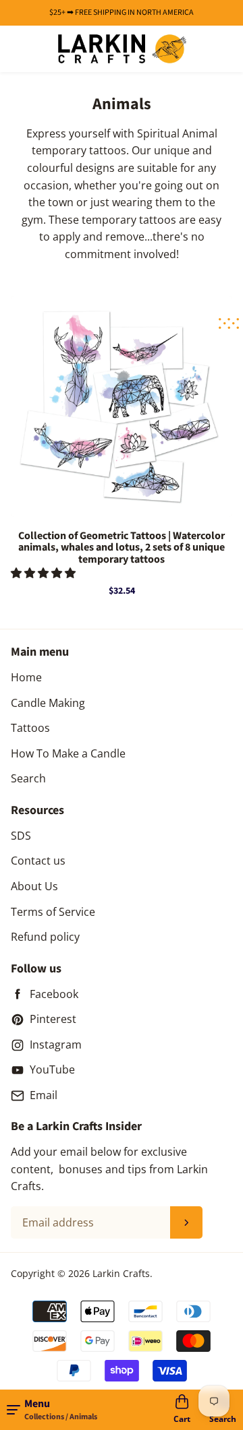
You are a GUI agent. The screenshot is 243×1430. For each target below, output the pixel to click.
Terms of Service (53, 911)
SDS (21, 835)
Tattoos (30, 727)
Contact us (38, 860)
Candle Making (48, 702)
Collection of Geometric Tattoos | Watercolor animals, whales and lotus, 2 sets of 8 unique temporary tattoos (121, 548)
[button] (44, 572)
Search (28, 778)
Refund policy (45, 936)
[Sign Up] (186, 1222)
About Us (34, 886)
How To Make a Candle (68, 753)
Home (26, 677)
